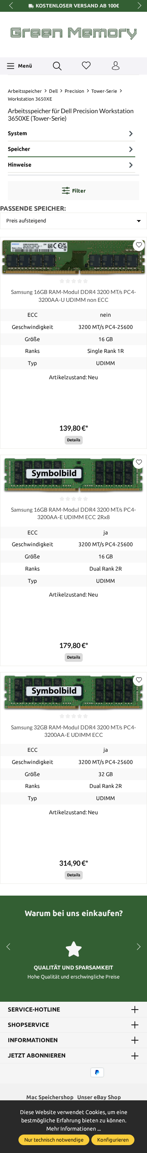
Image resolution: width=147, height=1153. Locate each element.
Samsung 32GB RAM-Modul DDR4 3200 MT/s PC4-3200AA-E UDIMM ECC (73, 731)
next (137, 6)
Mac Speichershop (49, 1097)
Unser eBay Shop (99, 1097)
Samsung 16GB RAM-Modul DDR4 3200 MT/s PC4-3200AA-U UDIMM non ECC (73, 295)
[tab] (71, 134)
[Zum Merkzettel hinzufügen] (139, 245)
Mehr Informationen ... (73, 1128)
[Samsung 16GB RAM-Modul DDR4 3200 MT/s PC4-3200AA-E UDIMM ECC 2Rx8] (73, 474)
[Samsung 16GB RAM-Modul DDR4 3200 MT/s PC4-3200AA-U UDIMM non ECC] (73, 256)
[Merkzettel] (86, 66)
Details (73, 440)
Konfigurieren (113, 1139)
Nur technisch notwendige (53, 1139)
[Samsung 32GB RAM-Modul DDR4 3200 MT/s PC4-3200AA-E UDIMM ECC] (73, 691)
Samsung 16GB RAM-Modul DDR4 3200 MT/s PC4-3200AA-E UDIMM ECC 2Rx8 (73, 513)
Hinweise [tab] (19, 165)
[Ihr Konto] (115, 66)
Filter (78, 190)
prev (12, 6)
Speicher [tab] (19, 149)
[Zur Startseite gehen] (73, 34)
